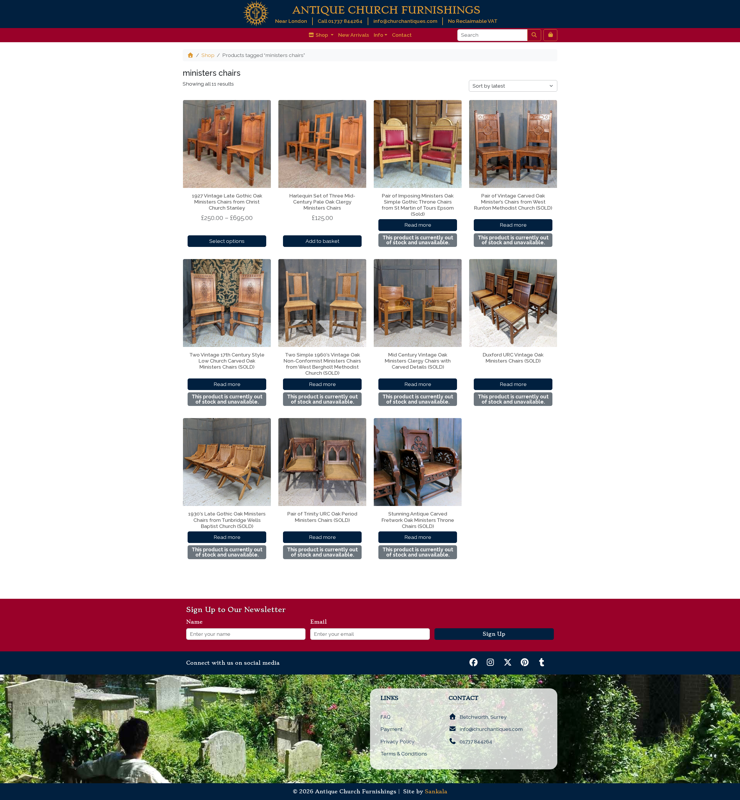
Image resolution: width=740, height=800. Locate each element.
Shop (207, 55)
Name (196, 622)
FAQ (385, 717)
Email (320, 622)
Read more (417, 225)
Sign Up (494, 634)
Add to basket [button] (322, 241)
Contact (402, 35)
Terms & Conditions (403, 754)
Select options (227, 241)
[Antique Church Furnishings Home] (256, 13)
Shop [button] (321, 35)
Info (378, 35)
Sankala (436, 791)
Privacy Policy (397, 741)
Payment (391, 729)
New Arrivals (353, 35)
